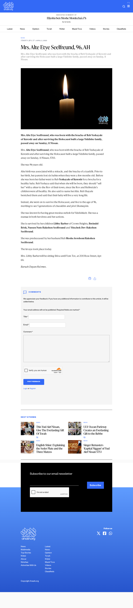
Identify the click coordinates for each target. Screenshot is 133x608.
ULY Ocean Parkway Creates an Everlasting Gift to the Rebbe (96, 430)
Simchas (24, 562)
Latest (9, 29)
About (23, 559)
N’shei (62, 29)
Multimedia (25, 550)
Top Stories (26, 553)
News (22, 29)
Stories (106, 29)
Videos (92, 29)
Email (26, 325)
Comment (28, 332)
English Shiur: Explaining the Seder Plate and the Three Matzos (50, 448)
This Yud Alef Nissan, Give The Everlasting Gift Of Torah (50, 430)
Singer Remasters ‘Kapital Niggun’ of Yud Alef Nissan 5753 (97, 448)
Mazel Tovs (77, 29)
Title (25, 317)
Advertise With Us (28, 565)
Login (25, 389)
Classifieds (121, 29)
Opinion (35, 29)
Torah (49, 29)
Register (33, 389)
